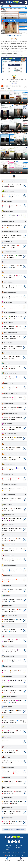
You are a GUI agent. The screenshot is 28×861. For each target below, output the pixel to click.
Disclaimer (18, 847)
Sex (20, 172)
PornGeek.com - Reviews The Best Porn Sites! (15, 852)
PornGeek (14, 83)
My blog (19, 842)
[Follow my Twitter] (15, 841)
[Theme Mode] (9, 841)
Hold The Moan (7, 144)
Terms (7, 849)
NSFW (20, 102)
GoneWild (7, 102)
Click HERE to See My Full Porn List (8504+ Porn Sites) (14, 829)
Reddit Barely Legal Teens (7, 130)
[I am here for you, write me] (12, 841)
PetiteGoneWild (7, 172)
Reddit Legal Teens (20, 158)
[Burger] (2, 2)
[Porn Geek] (13, 2)
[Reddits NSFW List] (25, 86)
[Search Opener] (26, 2)
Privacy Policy (18, 845)
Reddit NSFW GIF (6, 116)
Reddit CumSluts (6, 158)
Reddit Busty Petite (20, 144)
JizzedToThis (20, 130)
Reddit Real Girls (20, 116)
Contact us (8, 845)
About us (8, 847)
